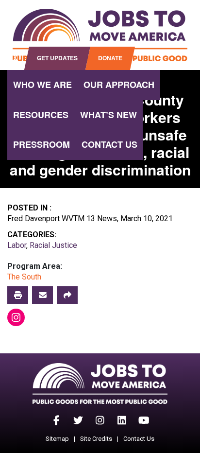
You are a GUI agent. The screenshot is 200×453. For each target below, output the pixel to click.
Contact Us (109, 144)
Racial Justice (53, 245)
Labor (16, 245)
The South (24, 276)
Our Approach (118, 84)
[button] (67, 295)
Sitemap (57, 438)
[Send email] (42, 295)
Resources (40, 114)
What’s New (108, 114)
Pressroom (41, 144)
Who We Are (42, 84)
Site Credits (96, 438)
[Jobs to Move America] (100, 35)
